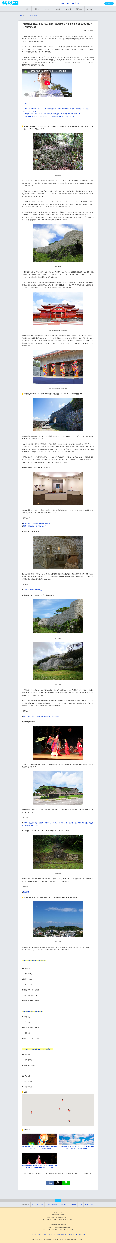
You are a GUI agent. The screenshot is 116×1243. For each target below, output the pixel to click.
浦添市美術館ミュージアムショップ (34, 526)
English (62, 3)
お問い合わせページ (49, 1235)
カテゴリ (26, 15)
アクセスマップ (61, 1235)
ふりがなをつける (51, 1204)
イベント (68, 9)
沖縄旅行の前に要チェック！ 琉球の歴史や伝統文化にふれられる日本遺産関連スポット (52, 114)
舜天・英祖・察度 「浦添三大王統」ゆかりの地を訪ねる (41, 716)
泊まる (58, 9)
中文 (68, 3)
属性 (31, 15)
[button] (62, 1100)
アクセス (90, 9)
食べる (47, 9)
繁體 (73, 3)
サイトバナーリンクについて (77, 1235)
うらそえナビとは (36, 1235)
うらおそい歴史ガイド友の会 (32, 590)
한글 (78, 3)
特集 (26, 9)
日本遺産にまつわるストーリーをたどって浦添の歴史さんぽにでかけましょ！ (49, 116)
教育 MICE (79, 9)
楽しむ (37, 9)
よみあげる (64, 1204)
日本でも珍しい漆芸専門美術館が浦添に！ (36, 523)
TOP (21, 15)
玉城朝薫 (26, 892)
